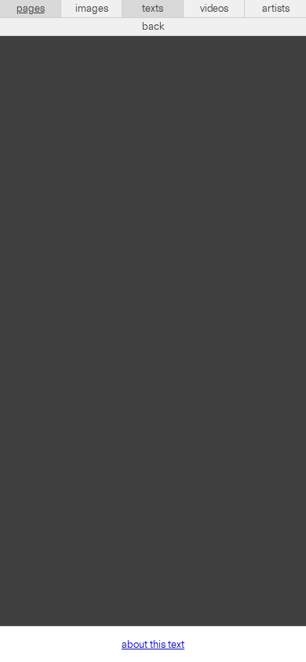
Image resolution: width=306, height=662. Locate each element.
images (91, 8)
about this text (153, 644)
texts (152, 8)
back (153, 26)
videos (214, 8)
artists (276, 8)
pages (30, 8)
